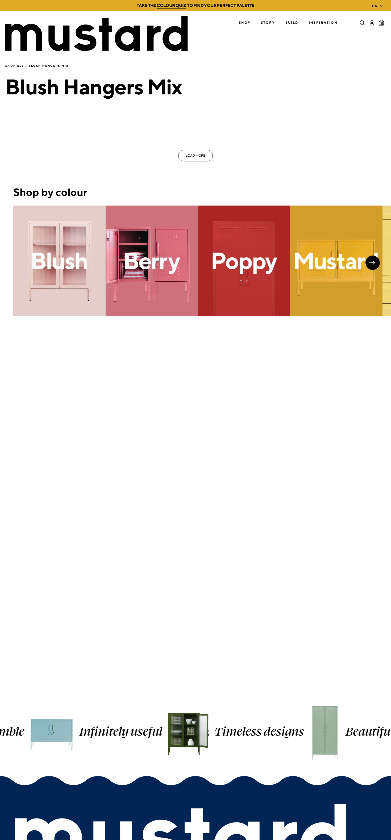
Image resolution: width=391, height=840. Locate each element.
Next (372, 263)
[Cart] (381, 23)
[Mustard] (336, 261)
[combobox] (379, 4)
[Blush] (59, 261)
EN (375, 6)
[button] (244, 22)
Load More (195, 155)
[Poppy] (244, 261)
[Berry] (152, 261)
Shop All (14, 65)
